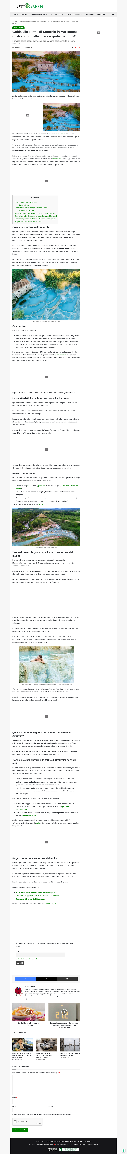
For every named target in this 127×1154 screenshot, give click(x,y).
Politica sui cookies (51, 1141)
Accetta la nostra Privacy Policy (28, 959)
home (16, 15)
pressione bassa (29, 815)
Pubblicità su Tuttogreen (84, 1141)
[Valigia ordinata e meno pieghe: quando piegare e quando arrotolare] (46, 1045)
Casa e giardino (57, 15)
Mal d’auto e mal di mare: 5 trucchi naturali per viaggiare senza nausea (22, 1055)
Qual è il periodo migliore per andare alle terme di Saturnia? (36, 216)
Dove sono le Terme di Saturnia (26, 202)
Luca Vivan (17, 47)
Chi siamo (61, 1141)
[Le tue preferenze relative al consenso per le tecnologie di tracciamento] (123, 1150)
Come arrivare (24, 205)
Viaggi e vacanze (30, 21)
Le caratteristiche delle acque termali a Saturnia (31, 208)
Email (17, 951)
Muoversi (90, 15)
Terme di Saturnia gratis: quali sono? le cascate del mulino (35, 213)
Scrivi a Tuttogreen (70, 1141)
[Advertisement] (27, 115)
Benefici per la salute (26, 210)
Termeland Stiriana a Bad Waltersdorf (30, 899)
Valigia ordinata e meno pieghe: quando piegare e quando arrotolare (44, 1055)
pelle (38, 823)
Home (15, 21)
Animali (24, 15)
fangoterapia (57, 159)
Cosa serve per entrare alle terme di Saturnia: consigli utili (35, 219)
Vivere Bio (101, 15)
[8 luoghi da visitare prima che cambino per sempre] (70, 1045)
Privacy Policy (40, 1141)
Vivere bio (21, 21)
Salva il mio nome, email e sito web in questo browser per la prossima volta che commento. (42, 1114)
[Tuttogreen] (28, 6)
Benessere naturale (38, 15)
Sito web (50, 1106)
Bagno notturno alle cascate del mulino (28, 221)
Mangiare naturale (74, 15)
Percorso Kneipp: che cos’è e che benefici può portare (37, 896)
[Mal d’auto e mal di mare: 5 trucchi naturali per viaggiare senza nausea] (22, 1045)
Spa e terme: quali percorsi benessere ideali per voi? (37, 892)
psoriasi (41, 486)
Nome (14, 1097)
